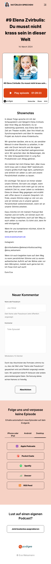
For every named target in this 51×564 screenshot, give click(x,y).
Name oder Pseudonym (12, 302)
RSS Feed (27, 485)
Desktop (40, 433)
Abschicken (25, 389)
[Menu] (45, 5)
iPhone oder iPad (12, 434)
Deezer (27, 475)
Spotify (27, 466)
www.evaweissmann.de (15, 237)
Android (27, 433)
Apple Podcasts (28, 446)
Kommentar (8, 323)
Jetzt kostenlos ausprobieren (25, 529)
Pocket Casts (28, 456)
